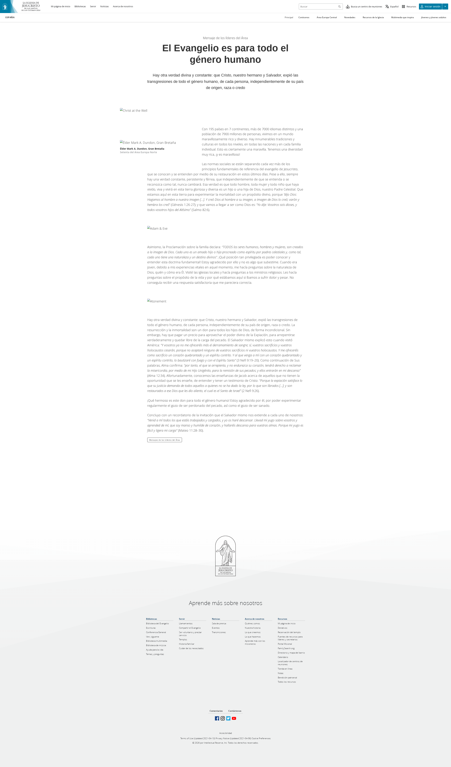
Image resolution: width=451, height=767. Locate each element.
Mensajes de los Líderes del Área (164, 440)
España (10, 17)
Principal (289, 17)
